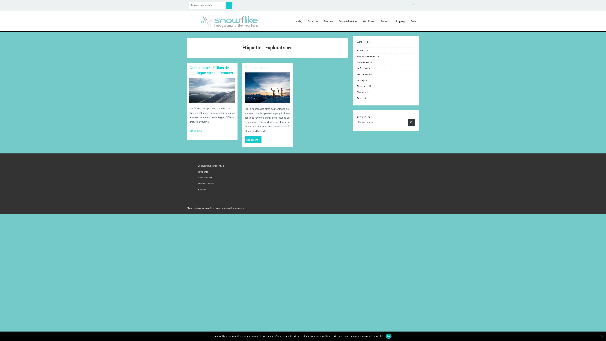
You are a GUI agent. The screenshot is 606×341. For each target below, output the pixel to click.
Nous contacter (205, 177)
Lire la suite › (196, 130)
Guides (311, 21)
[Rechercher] (411, 122)
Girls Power (369, 21)
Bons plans (362, 62)
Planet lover (363, 86)
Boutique (328, 21)
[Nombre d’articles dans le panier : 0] (414, 5)
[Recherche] (229, 5)
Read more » (253, 138)
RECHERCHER (363, 117)
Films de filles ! (257, 67)
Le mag (360, 80)
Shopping (400, 21)
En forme (361, 68)
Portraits (385, 21)
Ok (388, 336)
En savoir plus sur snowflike (211, 166)
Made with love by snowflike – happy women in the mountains (215, 208)
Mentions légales (206, 183)
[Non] (602, 336)
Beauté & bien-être (348, 21)
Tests (413, 21)
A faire (360, 50)
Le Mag (298, 21)
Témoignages (204, 171)
